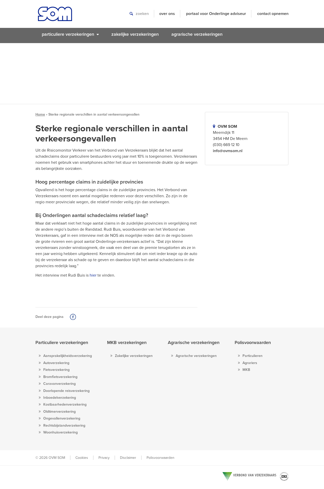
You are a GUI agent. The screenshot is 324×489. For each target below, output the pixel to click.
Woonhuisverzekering (60, 432)
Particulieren (252, 356)
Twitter (80, 317)
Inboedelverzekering (59, 397)
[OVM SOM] (55, 16)
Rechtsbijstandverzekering (64, 425)
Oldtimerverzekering (59, 411)
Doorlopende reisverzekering (66, 391)
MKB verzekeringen (127, 342)
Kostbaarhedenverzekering (65, 404)
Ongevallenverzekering (61, 418)
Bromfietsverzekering (60, 377)
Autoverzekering (56, 363)
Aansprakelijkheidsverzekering (67, 356)
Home (40, 114)
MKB (246, 370)
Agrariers (249, 363)
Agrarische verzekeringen (193, 342)
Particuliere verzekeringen (61, 342)
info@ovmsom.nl (227, 150)
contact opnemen (273, 13)
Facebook (73, 317)
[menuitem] (70, 34)
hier (93, 275)
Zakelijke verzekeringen (134, 356)
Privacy (104, 458)
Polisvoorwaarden (253, 342)
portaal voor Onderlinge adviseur (216, 13)
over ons (167, 13)
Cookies (81, 458)
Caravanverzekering (59, 384)
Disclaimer (128, 458)
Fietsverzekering (56, 370)
